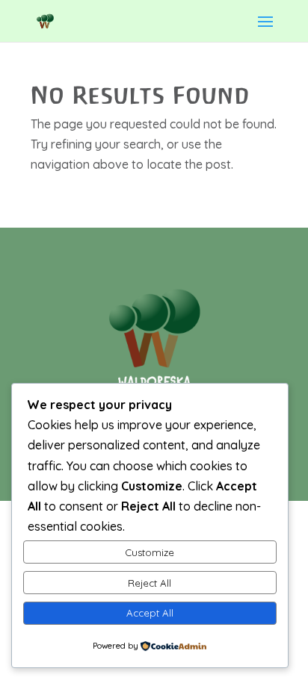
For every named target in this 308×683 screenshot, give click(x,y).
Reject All (149, 583)
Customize (149, 552)
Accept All (149, 613)
